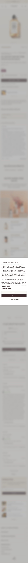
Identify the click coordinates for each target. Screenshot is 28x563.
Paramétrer (14, 292)
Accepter (14, 295)
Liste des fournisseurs (6, 288)
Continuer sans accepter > (14, 299)
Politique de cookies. (6, 286)
